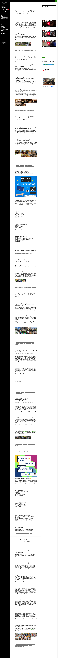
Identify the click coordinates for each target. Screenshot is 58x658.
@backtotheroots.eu (31, 629)
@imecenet (43, 50)
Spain (27, 645)
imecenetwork (26, 50)
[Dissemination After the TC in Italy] (18, 385)
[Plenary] (18, 635)
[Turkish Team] (18, 152)
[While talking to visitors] (28, 437)
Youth (35, 50)
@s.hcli (21, 630)
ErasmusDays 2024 (22, 172)
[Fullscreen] (54, 26)
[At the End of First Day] (18, 101)
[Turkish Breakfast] (28, 635)
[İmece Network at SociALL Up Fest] (18, 280)
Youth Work (32, 110)
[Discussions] (23, 101)
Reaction (24, 645)
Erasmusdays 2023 (22, 451)
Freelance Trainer (3, 42)
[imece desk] (28, 44)
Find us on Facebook (45, 6)
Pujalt (21, 645)
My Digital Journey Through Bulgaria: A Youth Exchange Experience (4, 24)
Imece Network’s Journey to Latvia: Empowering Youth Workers (25, 117)
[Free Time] (34, 155)
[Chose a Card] (28, 329)
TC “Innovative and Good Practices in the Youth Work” (25, 294)
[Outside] (23, 638)
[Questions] (28, 101)
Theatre (30, 645)
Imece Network (27, 253)
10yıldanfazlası (18, 110)
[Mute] (53, 26)
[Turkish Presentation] (18, 155)
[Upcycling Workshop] (23, 437)
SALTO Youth (2, 41)
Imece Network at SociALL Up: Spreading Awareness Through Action (25, 11)
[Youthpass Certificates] (34, 336)
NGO (25, 110)
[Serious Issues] (28, 336)
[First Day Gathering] (23, 329)
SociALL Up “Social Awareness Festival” (23, 260)
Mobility (17, 645)
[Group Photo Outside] (18, 329)
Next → (27, 650)
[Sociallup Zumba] (23, 44)
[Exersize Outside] (34, 159)
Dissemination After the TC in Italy (26, 351)
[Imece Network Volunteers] (18, 437)
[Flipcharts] (23, 159)
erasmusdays (22, 253)
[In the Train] (18, 638)
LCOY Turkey (25, 431)
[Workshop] (34, 635)
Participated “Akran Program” (4, 27)
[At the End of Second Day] (23, 104)
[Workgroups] (18, 104)
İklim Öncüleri (34, 431)
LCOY (34, 444)
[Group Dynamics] (23, 152)
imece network (4, 1)
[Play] (43, 26)
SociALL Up (30, 265)
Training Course (18, 646)
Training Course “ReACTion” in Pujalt (23, 540)
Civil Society (18, 50)
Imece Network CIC (3, 43)
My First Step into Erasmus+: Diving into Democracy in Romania (4, 7)
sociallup (31, 50)
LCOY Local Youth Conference (22, 399)
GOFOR (23, 110)
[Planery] (28, 152)
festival (22, 50)
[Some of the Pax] (23, 635)
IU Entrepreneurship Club (31, 266)
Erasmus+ (17, 253)
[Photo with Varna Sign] (23, 332)
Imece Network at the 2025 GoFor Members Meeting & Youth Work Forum (25, 57)
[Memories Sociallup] (18, 44)
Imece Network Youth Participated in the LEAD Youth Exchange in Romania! (5, 21)
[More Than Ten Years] (34, 101)
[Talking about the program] (23, 336)
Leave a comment (29, 61)
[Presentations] (28, 155)
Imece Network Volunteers (49, 64)
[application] (49, 23)
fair (21, 444)
